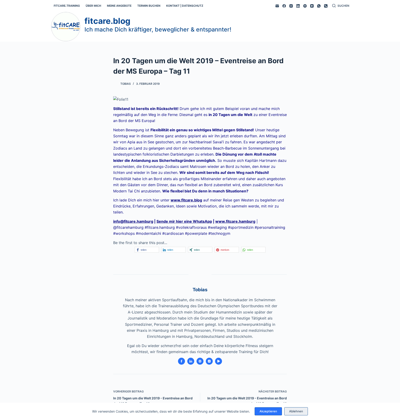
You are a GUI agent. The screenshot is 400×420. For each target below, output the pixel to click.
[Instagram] (291, 6)
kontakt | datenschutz (184, 5)
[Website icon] (200, 361)
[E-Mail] (277, 6)
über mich (93, 5)
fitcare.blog (107, 21)
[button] (147, 250)
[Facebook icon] (181, 361)
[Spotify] (305, 6)
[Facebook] (284, 6)
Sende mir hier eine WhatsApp (184, 221)
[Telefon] (326, 6)
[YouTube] (312, 6)
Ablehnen (296, 411)
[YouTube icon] (218, 361)
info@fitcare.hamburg (133, 221)
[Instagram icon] (209, 361)
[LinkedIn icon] (190, 361)
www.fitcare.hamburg (235, 221)
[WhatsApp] (319, 6)
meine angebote (119, 5)
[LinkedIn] (298, 6)
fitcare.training (67, 5)
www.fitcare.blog (186, 200)
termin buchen (148, 5)
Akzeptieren (268, 411)
